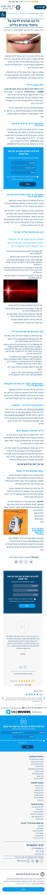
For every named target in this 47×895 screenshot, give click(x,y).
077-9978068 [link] (33, 2)
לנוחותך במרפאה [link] (37, 831)
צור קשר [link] (38, 851)
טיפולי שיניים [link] (34, 13)
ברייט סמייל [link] (39, 809)
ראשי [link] (42, 13)
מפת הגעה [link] (40, 828)
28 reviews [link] (13, 681)
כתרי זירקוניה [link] (39, 771)
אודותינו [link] (40, 826)
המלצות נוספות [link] (27, 673)
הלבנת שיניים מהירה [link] (15, 415)
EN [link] (10, 2)
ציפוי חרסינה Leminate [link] (35, 769)
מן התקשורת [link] (39, 835)
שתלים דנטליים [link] (38, 812)
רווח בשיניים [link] (39, 788)
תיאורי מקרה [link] (17, 673)
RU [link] (13, 2)
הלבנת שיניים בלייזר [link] (35, 409)
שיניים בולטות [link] (38, 795)
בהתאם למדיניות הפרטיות (23, 883)
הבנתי (23, 889)
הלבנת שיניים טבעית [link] (36, 814)
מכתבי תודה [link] (39, 833)
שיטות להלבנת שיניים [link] (36, 759)
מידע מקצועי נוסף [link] (37, 816)
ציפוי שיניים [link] (39, 766)
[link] (3, 14)
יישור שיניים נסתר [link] (37, 774)
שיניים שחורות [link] (38, 793)
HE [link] (17, 2)
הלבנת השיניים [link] (24, 412)
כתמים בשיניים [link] (38, 797)
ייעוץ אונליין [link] (39, 819)
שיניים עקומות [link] (38, 790)
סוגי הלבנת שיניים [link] (37, 807)
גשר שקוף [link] (40, 776)
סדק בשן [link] (40, 800)
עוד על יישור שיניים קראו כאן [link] (30, 464)
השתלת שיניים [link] (38, 779)
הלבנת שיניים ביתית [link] (37, 762)
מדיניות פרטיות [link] (38, 838)
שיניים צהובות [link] (38, 785)
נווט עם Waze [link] (21, 861)
